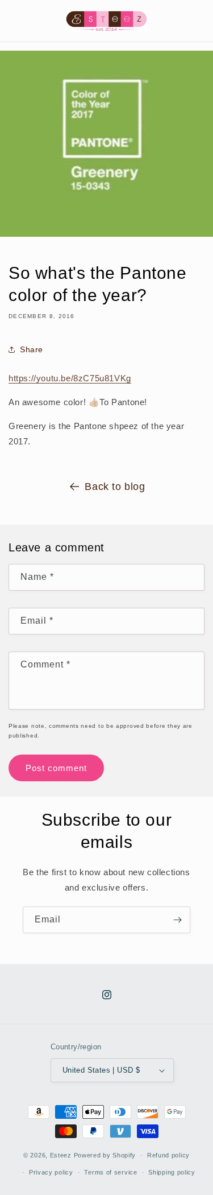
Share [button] (31, 349)
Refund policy (168, 1155)
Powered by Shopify (105, 1155)
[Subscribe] (177, 919)
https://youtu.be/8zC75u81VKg (70, 378)
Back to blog (115, 486)
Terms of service (110, 1172)
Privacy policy (51, 1172)
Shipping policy (171, 1172)
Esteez (61, 1155)
